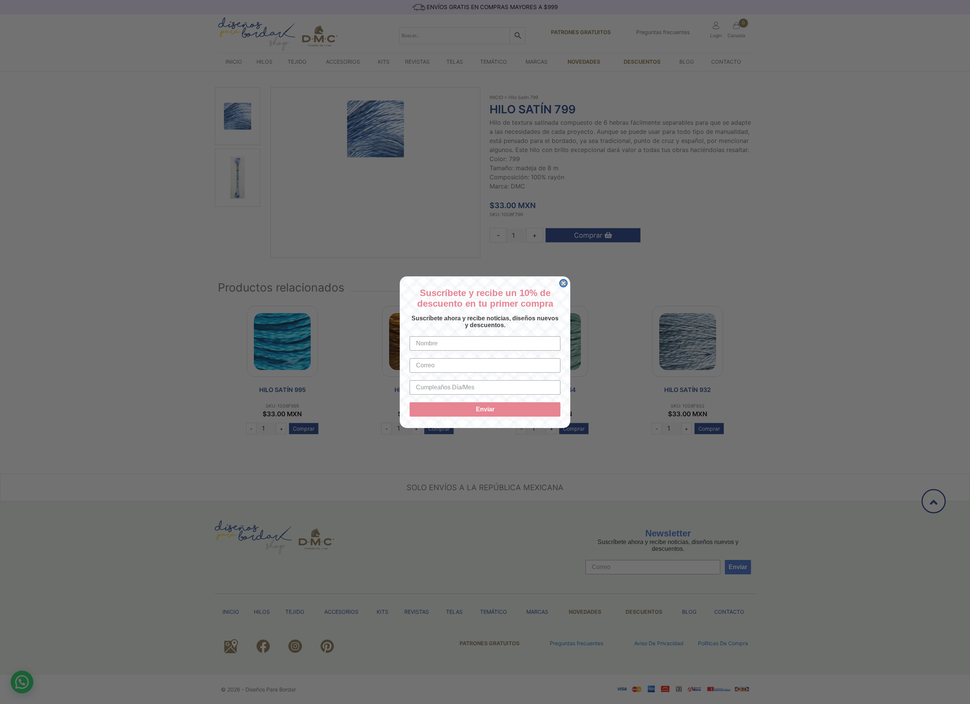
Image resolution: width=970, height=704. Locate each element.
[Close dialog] (563, 283)
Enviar (485, 409)
